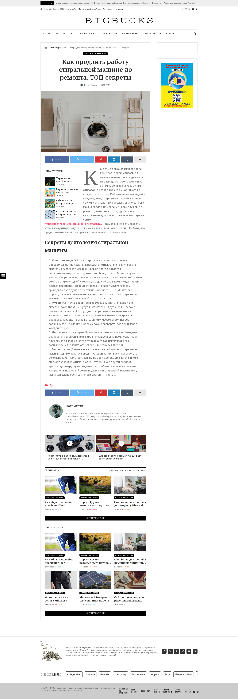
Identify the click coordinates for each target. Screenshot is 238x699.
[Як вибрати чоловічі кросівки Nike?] (61, 485)
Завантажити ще (95, 518)
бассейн (95, 674)
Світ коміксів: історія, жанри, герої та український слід (66, 202)
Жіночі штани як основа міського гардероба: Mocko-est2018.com (57, 599)
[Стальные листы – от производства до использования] (50, 214)
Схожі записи (115, 470)
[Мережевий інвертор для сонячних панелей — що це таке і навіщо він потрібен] (95, 580)
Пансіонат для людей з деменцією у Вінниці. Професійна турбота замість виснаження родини (130, 503)
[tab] (115, 470)
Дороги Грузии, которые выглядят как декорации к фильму (94, 503)
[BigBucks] (119, 20)
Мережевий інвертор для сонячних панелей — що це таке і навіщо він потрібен (95, 599)
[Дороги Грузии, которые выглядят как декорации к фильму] (95, 485)
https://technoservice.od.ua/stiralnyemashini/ (73, 223)
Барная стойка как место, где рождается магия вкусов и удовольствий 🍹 (67, 191)
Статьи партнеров (58, 48)
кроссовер (111, 674)
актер (191, 674)
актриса (145, 674)
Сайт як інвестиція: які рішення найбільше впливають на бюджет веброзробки (130, 599)
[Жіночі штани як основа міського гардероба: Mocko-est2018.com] (61, 580)
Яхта (158, 674)
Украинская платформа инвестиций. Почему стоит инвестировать (65, 179)
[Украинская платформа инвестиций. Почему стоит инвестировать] (50, 181)
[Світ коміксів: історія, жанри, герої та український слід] (50, 203)
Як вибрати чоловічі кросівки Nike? (59, 503)
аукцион (81, 674)
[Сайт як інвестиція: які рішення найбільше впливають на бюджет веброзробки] (130, 580)
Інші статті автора (135, 470)
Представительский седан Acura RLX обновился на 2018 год (174, 3)
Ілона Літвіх (74, 406)
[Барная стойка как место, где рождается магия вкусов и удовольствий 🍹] (50, 192)
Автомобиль (129, 674)
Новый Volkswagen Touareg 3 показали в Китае (111, 3)
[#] (179, 9)
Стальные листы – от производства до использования (67, 213)
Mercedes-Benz (174, 674)
